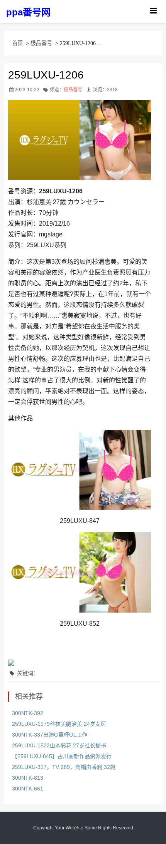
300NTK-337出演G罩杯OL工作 (49, 735)
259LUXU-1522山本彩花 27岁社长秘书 (59, 745)
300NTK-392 (27, 713)
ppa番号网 (28, 12)
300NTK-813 (27, 778)
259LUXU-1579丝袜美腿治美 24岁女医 (59, 724)
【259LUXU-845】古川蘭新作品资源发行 (62, 756)
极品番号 (41, 43)
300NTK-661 (27, 788)
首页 (17, 43)
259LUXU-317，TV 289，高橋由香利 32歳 (63, 767)
